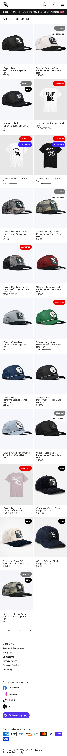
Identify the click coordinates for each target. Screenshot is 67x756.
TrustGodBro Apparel (32, 750)
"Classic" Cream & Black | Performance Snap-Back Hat (50, 51)
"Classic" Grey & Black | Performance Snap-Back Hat (16, 325)
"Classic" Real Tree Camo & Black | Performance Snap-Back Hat (16, 270)
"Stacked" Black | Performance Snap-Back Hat (16, 106)
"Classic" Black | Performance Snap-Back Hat (16, 51)
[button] (44, 4)
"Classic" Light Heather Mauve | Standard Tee (16, 490)
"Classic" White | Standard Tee (16, 161)
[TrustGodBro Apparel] (20, 4)
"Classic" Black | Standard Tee (50, 161)
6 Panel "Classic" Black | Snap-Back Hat (50, 543)
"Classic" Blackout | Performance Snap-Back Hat (50, 436)
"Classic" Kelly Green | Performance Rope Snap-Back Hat (50, 325)
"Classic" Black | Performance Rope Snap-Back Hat (50, 381)
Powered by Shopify (13, 752)
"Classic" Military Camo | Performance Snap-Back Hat (50, 215)
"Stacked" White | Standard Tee (50, 106)
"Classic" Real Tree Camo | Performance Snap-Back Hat (16, 215)
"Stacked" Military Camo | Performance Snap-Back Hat (16, 597)
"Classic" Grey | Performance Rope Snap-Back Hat (16, 436)
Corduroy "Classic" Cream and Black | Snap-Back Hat (16, 543)
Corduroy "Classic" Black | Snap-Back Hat (50, 490)
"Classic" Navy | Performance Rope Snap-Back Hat (16, 381)
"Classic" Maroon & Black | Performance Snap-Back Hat (50, 270)
